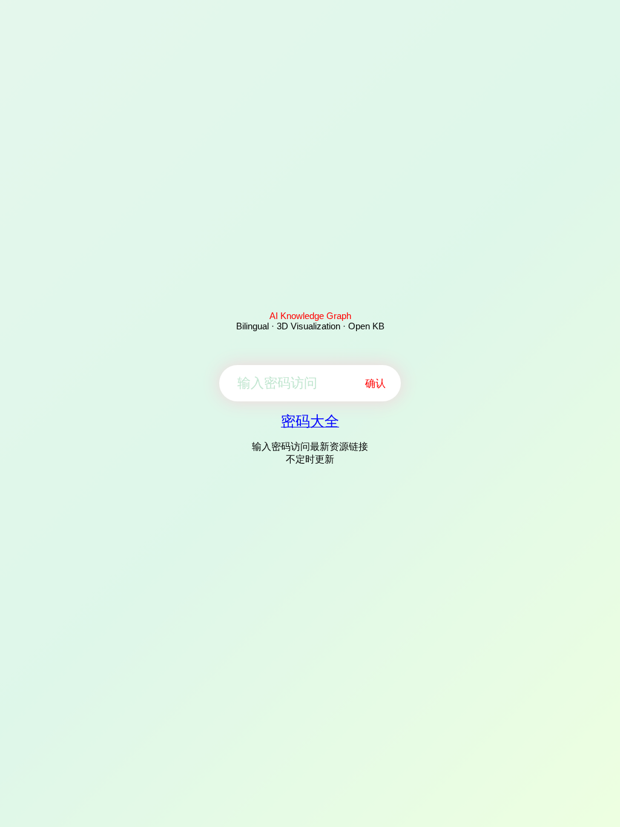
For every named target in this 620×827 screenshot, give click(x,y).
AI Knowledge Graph (310, 316)
